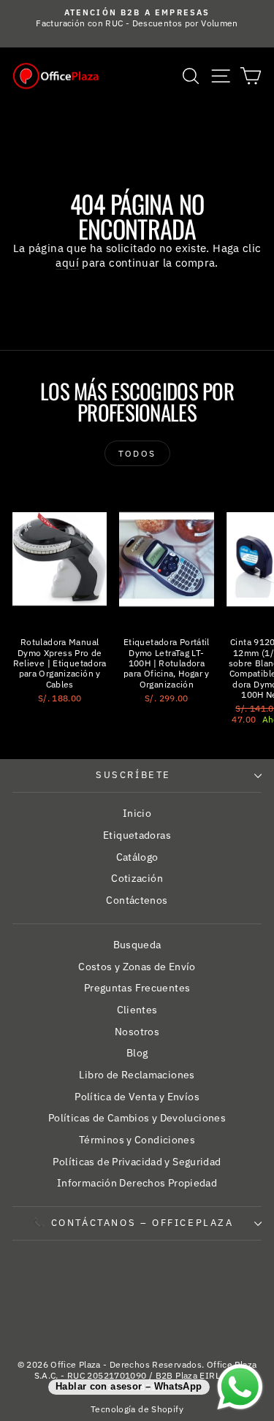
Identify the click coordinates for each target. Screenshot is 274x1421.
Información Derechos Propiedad (137, 1182)
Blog (137, 1052)
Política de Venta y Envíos (137, 1096)
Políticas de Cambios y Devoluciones (137, 1117)
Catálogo (137, 857)
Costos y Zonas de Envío (137, 966)
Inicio (137, 813)
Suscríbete (133, 775)
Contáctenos (136, 900)
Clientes (137, 1009)
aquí (67, 263)
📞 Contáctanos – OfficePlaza (133, 1222)
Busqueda (137, 944)
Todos (137, 453)
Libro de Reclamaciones (136, 1074)
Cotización (137, 878)
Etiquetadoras (137, 835)
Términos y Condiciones (137, 1139)
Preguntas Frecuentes (137, 987)
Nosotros (137, 1031)
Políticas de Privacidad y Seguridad (137, 1161)
